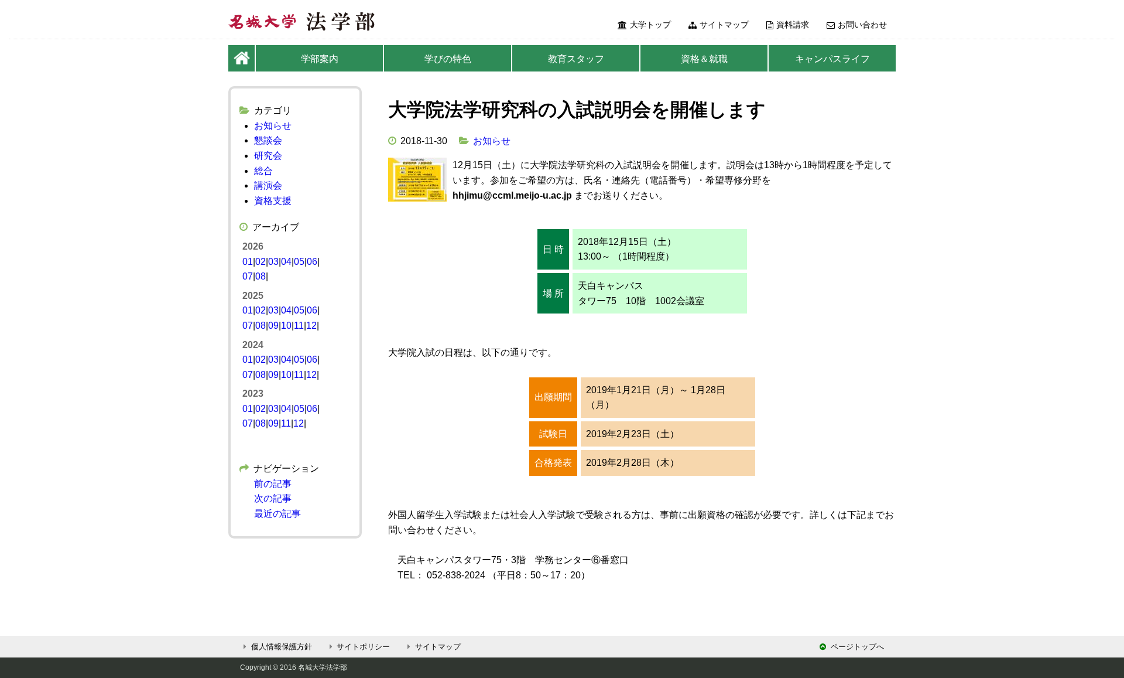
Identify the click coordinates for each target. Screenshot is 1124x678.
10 (286, 326)
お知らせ (491, 141)
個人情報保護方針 (281, 646)
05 (299, 262)
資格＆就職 (704, 59)
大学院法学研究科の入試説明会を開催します (577, 109)
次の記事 (273, 498)
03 (273, 262)
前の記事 (273, 484)
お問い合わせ (862, 24)
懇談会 (268, 140)
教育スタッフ (576, 59)
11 (299, 326)
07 (247, 276)
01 (247, 262)
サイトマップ (724, 24)
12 (311, 326)
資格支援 (273, 201)
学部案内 (319, 59)
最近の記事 (277, 514)
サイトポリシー (363, 646)
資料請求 (792, 24)
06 (312, 262)
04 (286, 262)
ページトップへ (857, 646)
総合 (263, 171)
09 (273, 326)
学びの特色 (447, 59)
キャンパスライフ (832, 59)
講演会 (268, 185)
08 (260, 276)
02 (260, 262)
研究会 (268, 156)
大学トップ (650, 24)
